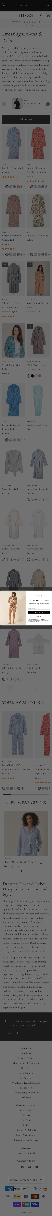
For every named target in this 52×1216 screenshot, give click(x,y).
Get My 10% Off (39, 612)
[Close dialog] (50, 592)
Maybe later (39, 616)
